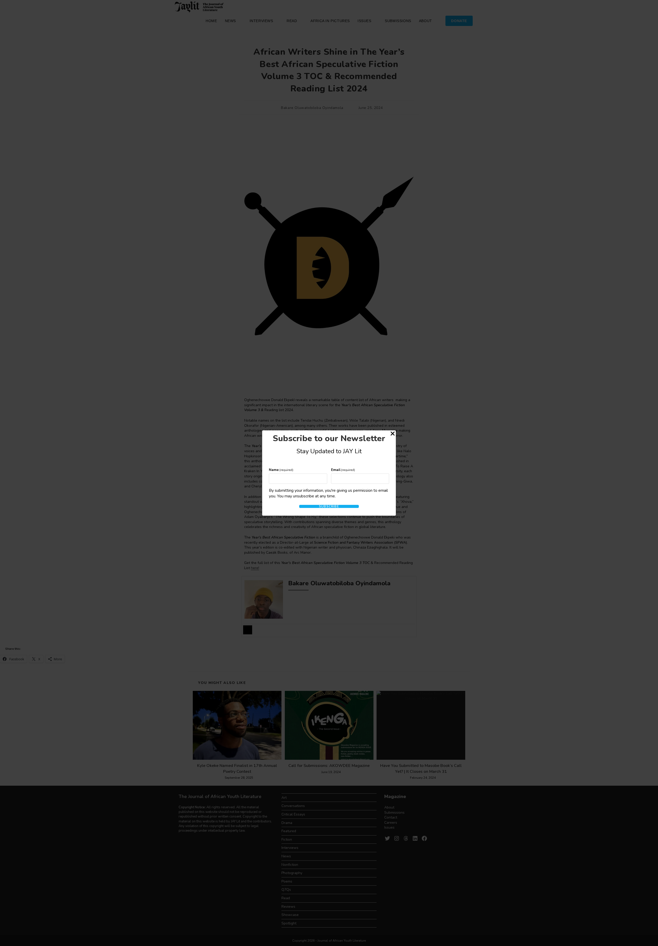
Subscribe (329, 506)
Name (281, 469)
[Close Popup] (392, 434)
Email (343, 469)
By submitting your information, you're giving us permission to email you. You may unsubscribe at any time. (328, 493)
